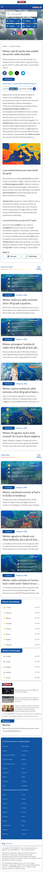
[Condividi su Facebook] (5, 75)
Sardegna (24, 786)
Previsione (8, 79)
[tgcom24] (21, 2)
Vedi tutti (38, 267)
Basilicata (6, 781)
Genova (5, 799)
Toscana (24, 764)
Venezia (24, 803)
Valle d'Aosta (25, 746)
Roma (23, 816)
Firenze (24, 812)
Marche (24, 759)
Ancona (5, 812)
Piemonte (6, 746)
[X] (25, 33)
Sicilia (4, 786)
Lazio (23, 768)
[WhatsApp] (30, 33)
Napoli (5, 821)
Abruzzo (24, 772)
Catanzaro (25, 830)
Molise (5, 777)
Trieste (5, 808)
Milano (24, 799)
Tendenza (8, 487)
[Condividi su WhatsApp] (11, 75)
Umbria (5, 768)
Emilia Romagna (7, 759)
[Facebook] (14, 33)
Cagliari (24, 834)
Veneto (24, 755)
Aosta (23, 795)
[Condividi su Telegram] (23, 75)
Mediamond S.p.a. (18, 863)
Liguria (5, 751)
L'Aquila (24, 821)
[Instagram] (19, 33)
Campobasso (7, 825)
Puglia (23, 777)
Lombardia (25, 751)
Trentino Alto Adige (9, 755)
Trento (5, 803)
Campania (6, 772)
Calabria (24, 781)
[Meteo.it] (37, 7)
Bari (23, 825)
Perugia (5, 816)
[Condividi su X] (17, 75)
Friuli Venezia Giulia (9, 764)
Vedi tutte (39, 456)
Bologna (24, 808)
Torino (5, 795)
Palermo (5, 834)
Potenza (5, 830)
